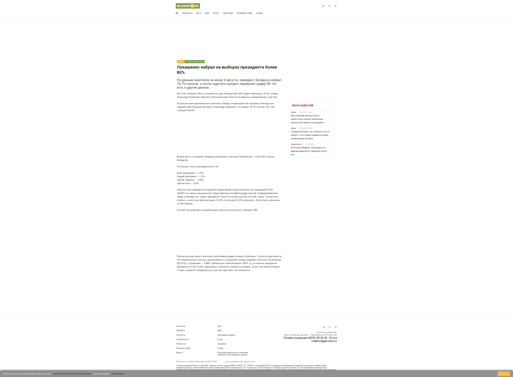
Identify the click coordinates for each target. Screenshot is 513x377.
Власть (179, 353)
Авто (198, 13)
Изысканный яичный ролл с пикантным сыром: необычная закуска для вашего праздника (307, 119)
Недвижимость (296, 144)
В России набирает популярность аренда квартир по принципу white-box (309, 151)
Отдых (259, 13)
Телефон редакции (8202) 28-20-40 (305, 337)
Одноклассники (329, 6)
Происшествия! (244, 13)
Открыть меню (177, 13)
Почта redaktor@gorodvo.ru (324, 339)
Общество (187, 13)
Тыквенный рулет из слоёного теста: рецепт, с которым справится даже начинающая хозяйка (310, 135)
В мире (180, 62)
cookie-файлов (117, 374)
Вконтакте (323, 6)
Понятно (504, 374)
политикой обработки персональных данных (72, 374)
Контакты (180, 326)
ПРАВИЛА (180, 331)
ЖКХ (207, 13)
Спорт (216, 13)
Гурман (293, 112)
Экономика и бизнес (226, 335)
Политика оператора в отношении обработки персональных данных (232, 354)
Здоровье (228, 13)
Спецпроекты (182, 339)
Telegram (335, 6)
